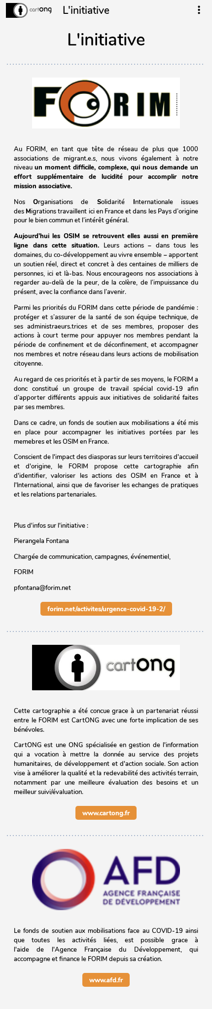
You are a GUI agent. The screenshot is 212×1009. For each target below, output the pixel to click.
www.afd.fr (106, 979)
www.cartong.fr (106, 812)
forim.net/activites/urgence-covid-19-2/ (106, 608)
